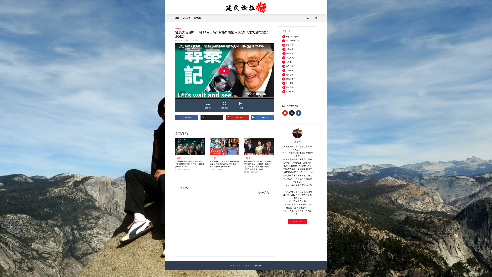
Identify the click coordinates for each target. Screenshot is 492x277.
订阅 (241, 108)
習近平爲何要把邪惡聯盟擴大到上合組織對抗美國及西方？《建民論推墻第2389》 (189, 164)
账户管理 (187, 18)
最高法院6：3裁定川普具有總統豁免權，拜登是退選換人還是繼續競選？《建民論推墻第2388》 (224, 164)
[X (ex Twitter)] (292, 113)
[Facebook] (298, 113)
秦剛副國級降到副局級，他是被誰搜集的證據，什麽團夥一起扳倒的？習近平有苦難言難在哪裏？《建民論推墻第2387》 (258, 165)
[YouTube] (285, 113)
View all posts (297, 221)
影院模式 (224, 108)
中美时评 (178, 28)
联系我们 (198, 18)
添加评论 (188, 40)
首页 (177, 18)
